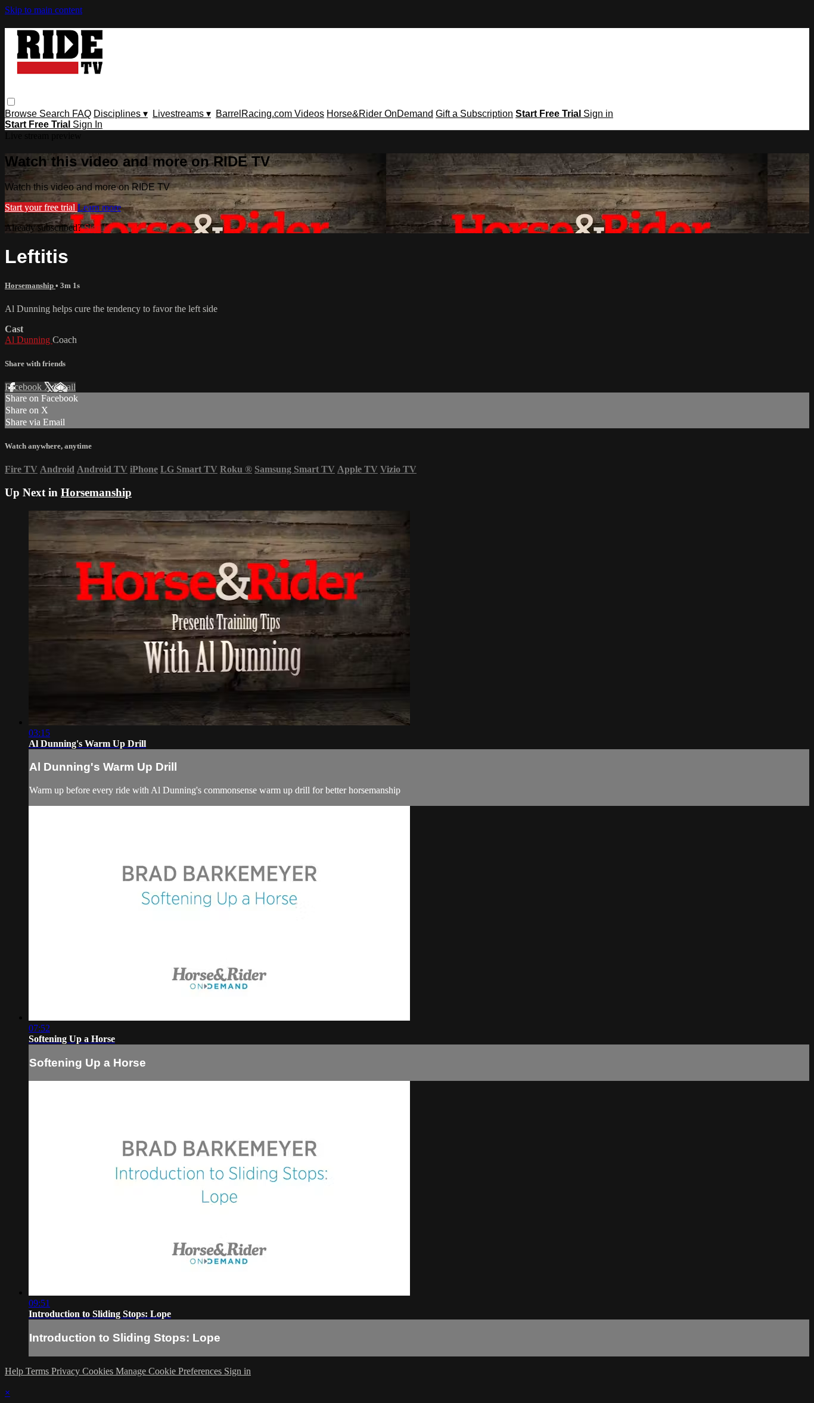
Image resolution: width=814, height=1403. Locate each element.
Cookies (99, 1371)
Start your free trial (41, 207)
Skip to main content (43, 10)
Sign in (598, 114)
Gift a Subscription (474, 114)
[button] (11, 102)
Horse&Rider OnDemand (380, 114)
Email (65, 387)
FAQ (81, 114)
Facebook (24, 387)
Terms (38, 1371)
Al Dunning (28, 340)
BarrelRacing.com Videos (270, 114)
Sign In (87, 124)
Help (15, 1371)
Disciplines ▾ (121, 114)
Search (55, 114)
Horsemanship (30, 285)
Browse (22, 114)
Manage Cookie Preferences (170, 1371)
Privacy (66, 1371)
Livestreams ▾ (182, 114)
